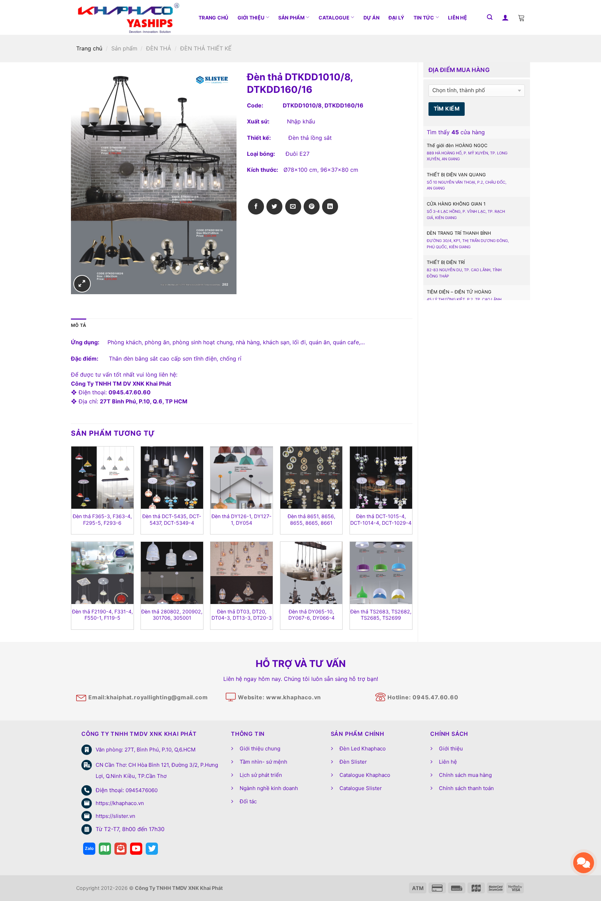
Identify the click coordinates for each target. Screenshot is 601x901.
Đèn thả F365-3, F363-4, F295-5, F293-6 (102, 519)
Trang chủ (214, 18)
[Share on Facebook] (256, 206)
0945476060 (142, 790)
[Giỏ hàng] (521, 17)
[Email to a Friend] (293, 206)
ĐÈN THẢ (158, 48)
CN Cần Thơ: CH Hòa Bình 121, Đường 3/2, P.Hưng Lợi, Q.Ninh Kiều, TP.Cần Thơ (157, 770)
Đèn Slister (353, 761)
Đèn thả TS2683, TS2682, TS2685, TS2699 (380, 615)
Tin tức (424, 18)
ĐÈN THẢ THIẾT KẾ (206, 48)
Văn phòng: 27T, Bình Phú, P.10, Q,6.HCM (145, 749)
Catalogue (334, 18)
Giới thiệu (251, 18)
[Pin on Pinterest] (311, 206)
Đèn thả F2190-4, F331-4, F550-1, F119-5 (102, 615)
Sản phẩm (291, 18)
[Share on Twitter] (274, 206)
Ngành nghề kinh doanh (269, 788)
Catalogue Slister (360, 788)
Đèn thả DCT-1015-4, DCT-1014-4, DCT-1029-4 (380, 519)
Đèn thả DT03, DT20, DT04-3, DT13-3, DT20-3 (241, 615)
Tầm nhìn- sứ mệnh (263, 761)
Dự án (371, 18)
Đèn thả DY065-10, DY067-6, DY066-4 (311, 615)
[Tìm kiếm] (489, 17)
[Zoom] (82, 283)
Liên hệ (457, 18)
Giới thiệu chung (260, 748)
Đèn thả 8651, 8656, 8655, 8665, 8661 (311, 519)
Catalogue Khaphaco (364, 775)
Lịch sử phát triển (261, 775)
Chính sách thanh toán (466, 788)
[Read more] (89, 849)
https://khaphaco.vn (120, 803)
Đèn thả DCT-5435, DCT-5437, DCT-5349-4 (171, 519)
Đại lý (396, 18)
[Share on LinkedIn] (330, 206)
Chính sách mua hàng (465, 775)
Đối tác (248, 801)
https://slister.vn (115, 816)
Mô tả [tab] (78, 325)
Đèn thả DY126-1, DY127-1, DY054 (241, 519)
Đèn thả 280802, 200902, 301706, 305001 (171, 615)
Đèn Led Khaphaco (362, 748)
